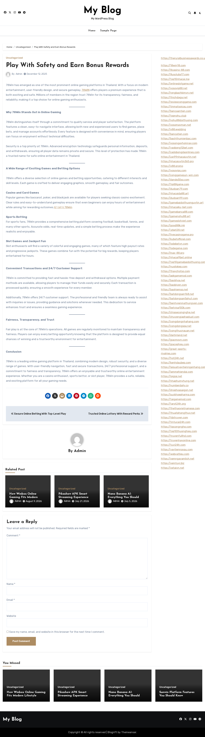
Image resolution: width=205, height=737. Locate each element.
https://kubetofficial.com (176, 239)
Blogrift (112, 732)
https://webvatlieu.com (175, 454)
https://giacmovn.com (174, 339)
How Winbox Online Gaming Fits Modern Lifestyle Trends (23, 497)
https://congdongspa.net (176, 326)
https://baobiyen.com (174, 284)
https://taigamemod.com (176, 399)
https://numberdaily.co (175, 385)
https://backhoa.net (173, 280)
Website (11, 615)
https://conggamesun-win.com (180, 175)
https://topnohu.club (173, 115)
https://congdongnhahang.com (180, 321)
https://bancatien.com (174, 134)
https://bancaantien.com (176, 111)
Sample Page (108, 30)
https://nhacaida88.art (175, 193)
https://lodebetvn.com (174, 243)
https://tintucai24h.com (175, 422)
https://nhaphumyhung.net (177, 380)
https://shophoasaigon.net (177, 390)
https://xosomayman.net (176, 124)
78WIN (86, 90)
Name (11, 584)
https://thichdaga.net (174, 97)
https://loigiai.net (171, 376)
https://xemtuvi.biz (172, 463)
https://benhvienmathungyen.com (182, 303)
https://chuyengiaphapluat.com (180, 316)
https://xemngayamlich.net (177, 458)
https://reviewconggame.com (179, 101)
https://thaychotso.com (175, 271)
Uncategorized (14, 58)
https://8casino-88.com (175, 69)
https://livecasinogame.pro (177, 234)
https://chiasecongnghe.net (178, 312)
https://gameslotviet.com (176, 220)
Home (91, 30)
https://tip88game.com (175, 184)
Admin (19, 74)
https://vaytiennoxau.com (177, 449)
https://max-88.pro (172, 252)
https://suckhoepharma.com (178, 394)
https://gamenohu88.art (175, 216)
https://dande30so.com (175, 179)
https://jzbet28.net (172, 229)
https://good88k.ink (173, 225)
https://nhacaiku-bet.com (176, 207)
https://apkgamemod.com (176, 275)
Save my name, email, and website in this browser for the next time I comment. (57, 631)
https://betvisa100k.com (175, 307)
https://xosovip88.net (174, 88)
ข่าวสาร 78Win (63, 207)
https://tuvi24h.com (173, 444)
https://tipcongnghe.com (176, 426)
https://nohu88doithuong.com (179, 120)
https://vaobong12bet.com (177, 147)
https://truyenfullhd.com (176, 435)
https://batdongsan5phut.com (179, 298)
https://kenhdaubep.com (176, 362)
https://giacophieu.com (175, 344)
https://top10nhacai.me (175, 79)
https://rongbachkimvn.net (177, 92)
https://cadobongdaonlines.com (180, 152)
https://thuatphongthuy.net (178, 412)
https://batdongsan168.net (177, 294)
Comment (13, 535)
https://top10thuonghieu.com (179, 431)
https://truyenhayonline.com (178, 440)
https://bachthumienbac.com (179, 138)
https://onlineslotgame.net (177, 83)
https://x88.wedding (173, 129)
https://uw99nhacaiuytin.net (178, 156)
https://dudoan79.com (174, 188)
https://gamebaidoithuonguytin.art (182, 202)
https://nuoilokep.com (174, 266)
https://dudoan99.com (174, 198)
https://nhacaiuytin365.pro (177, 161)
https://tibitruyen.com (174, 417)
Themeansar (128, 732)
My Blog (102, 10)
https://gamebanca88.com (177, 211)
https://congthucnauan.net (177, 330)
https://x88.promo (172, 166)
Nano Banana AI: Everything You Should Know (123, 497)
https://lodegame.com (174, 248)
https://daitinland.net (174, 335)
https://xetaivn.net (172, 467)
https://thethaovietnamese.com (180, 408)
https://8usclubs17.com (175, 74)
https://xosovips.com (173, 170)
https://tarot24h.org (173, 403)
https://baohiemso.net (174, 289)
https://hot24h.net (172, 358)
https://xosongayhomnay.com (179, 143)
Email (11, 599)
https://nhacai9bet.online (176, 257)
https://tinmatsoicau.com (176, 106)
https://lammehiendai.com (177, 371)
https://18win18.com (173, 65)
